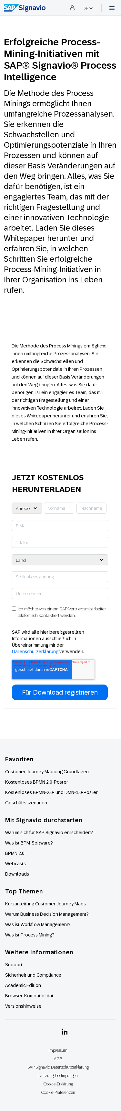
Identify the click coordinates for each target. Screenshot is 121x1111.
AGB (58, 1058)
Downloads (17, 874)
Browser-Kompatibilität (29, 995)
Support (14, 964)
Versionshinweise (23, 1006)
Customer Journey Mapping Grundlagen (47, 771)
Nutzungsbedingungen (58, 1075)
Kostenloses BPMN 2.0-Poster (36, 782)
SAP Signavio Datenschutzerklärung (58, 1067)
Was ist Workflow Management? (38, 924)
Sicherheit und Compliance (33, 975)
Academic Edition (23, 985)
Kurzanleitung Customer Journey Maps (45, 903)
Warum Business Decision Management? (47, 914)
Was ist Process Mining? (30, 934)
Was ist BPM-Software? (29, 842)
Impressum (57, 1050)
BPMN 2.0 (15, 853)
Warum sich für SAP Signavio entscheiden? (49, 832)
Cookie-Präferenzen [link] (58, 1092)
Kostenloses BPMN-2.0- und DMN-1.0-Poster (51, 792)
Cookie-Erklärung (58, 1084)
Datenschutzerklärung (35, 651)
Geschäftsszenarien (26, 802)
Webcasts (15, 863)
